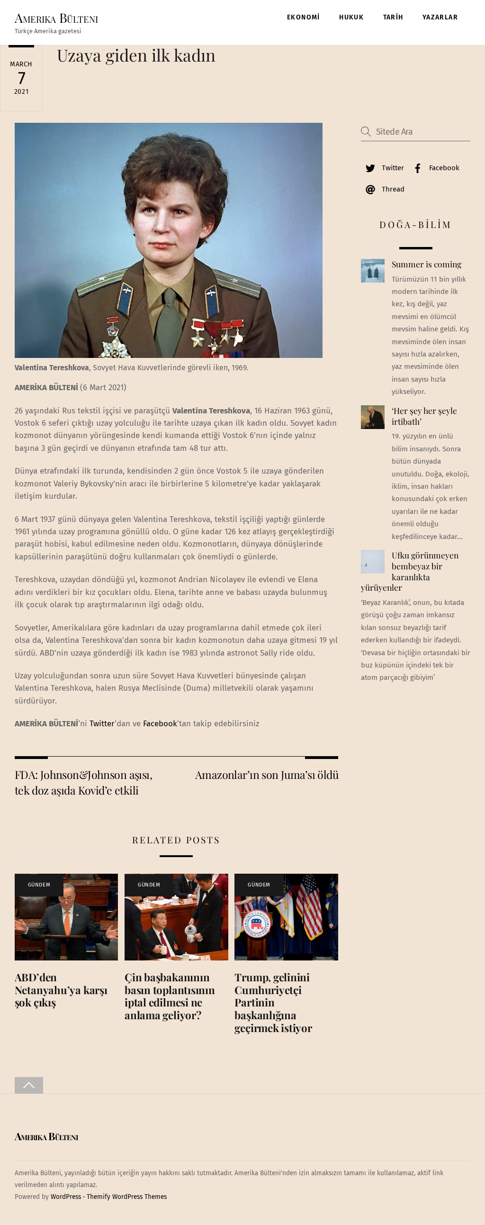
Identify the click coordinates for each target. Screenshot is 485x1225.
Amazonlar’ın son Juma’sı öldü (266, 774)
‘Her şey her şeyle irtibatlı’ (424, 416)
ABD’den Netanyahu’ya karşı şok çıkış (61, 990)
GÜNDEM (39, 885)
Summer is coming (426, 264)
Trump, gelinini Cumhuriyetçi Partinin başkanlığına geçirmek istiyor (273, 1002)
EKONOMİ (303, 17)
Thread (392, 189)
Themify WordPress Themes (127, 1197)
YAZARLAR (440, 17)
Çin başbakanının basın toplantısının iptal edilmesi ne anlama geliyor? (170, 996)
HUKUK (351, 17)
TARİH (393, 17)
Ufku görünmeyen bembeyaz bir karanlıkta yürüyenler (409, 571)
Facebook (160, 724)
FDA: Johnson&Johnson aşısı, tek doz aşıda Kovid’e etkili (83, 782)
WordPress (66, 1197)
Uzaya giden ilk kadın (136, 55)
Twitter (102, 724)
